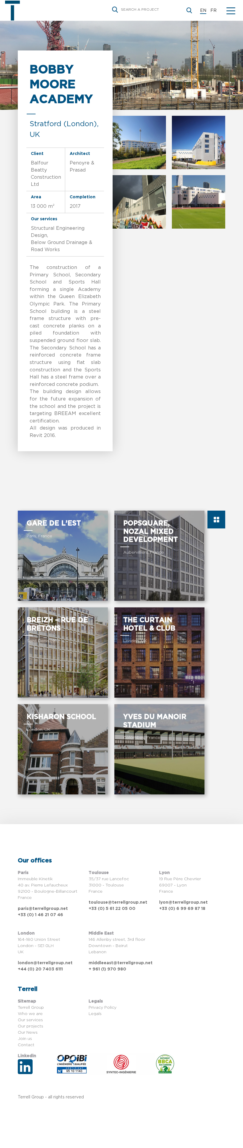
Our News (28, 1032)
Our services (30, 1020)
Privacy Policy (102, 1008)
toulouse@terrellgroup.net (118, 902)
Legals (95, 1014)
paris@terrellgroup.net (43, 909)
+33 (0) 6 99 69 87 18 (182, 909)
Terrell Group (31, 1008)
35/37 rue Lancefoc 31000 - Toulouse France (109, 885)
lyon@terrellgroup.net (183, 902)
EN (203, 11)
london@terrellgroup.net (45, 963)
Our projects (30, 1026)
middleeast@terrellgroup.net (121, 963)
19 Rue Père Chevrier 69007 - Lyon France (180, 885)
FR (213, 11)
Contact (26, 1045)
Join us (25, 1039)
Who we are (30, 1014)
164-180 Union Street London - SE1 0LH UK (39, 946)
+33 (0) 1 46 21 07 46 (40, 915)
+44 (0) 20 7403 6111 (40, 969)
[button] (231, 10)
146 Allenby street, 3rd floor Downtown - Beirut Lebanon (117, 946)
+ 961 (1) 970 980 (107, 969)
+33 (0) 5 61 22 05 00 (112, 909)
